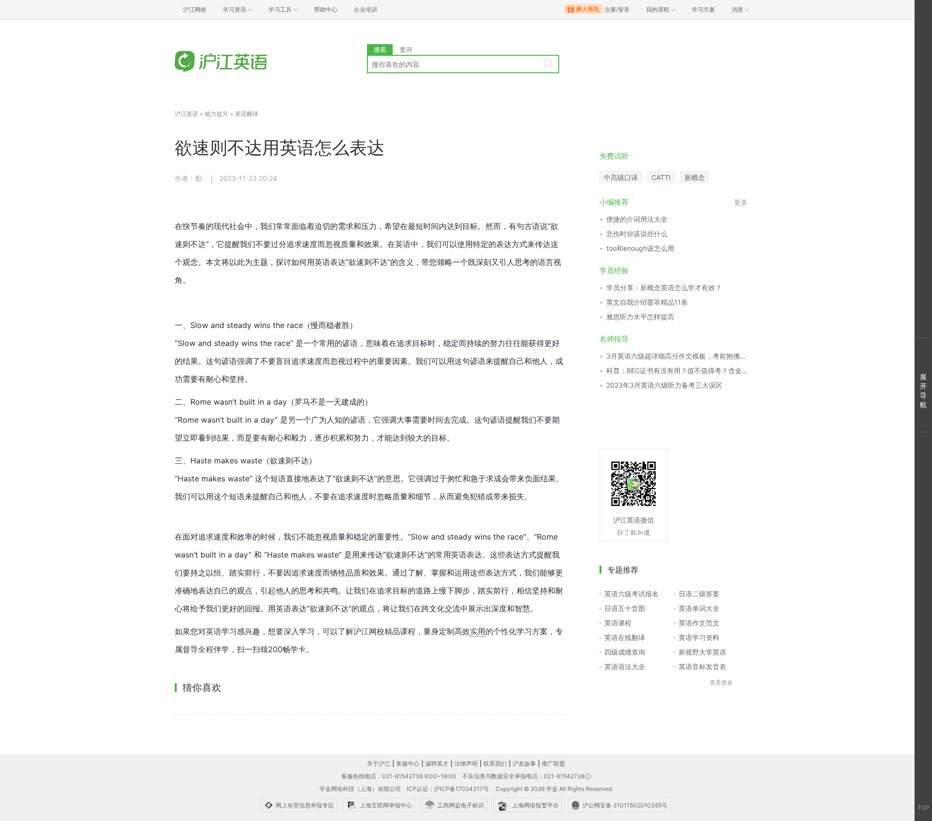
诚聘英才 (437, 763)
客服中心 (407, 763)
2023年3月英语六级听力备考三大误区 (664, 385)
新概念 (694, 177)
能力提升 (216, 113)
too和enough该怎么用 (640, 248)
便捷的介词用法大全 (636, 219)
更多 (741, 202)
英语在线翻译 (624, 637)
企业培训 (365, 9)
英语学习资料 (699, 637)
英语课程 (618, 623)
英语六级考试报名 (631, 594)
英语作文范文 (699, 623)
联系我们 (495, 763)
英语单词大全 (699, 608)
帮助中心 (325, 9)
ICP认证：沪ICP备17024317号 (448, 788)
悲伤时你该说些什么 (636, 234)
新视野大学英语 (702, 652)
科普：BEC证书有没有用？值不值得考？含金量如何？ (677, 370)
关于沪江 (378, 763)
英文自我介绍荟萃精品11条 (647, 302)
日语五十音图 (624, 608)
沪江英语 (186, 113)
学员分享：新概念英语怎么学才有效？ (664, 287)
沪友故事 (524, 763)
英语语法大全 (624, 666)
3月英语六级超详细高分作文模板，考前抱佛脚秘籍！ (677, 356)
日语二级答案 (699, 594)
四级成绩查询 (624, 652)
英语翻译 (246, 113)
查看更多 (721, 682)
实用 (477, 631)
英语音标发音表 (702, 666)
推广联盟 (553, 763)
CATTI (661, 177)
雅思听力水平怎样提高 (640, 316)
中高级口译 (621, 177)
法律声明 (466, 763)
